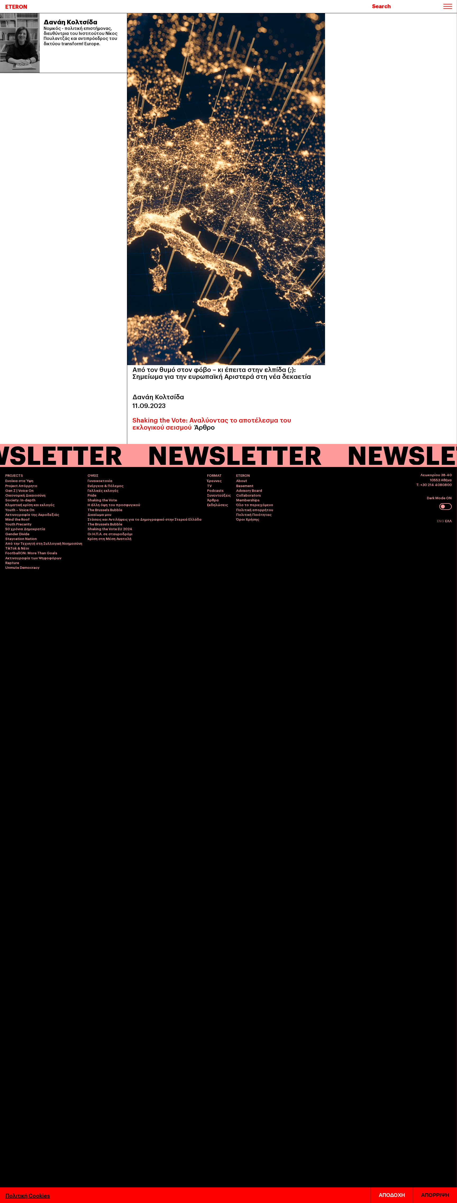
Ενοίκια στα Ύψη (19, 480)
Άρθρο (204, 427)
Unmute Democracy (22, 567)
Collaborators (248, 495)
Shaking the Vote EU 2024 (110, 528)
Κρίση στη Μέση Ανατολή (109, 538)
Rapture (12, 562)
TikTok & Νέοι (17, 548)
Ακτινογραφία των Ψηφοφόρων (33, 557)
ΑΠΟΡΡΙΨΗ (435, 1195)
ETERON (16, 6)
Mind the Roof (17, 519)
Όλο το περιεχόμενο (254, 504)
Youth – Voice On (19, 509)
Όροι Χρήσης (247, 519)
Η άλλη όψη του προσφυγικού (114, 504)
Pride (92, 495)
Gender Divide (17, 533)
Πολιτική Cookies (27, 1195)
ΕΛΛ (448, 520)
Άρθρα (213, 499)
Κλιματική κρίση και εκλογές (29, 504)
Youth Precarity (18, 523)
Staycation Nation (21, 538)
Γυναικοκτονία (100, 480)
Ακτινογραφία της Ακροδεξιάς (32, 514)
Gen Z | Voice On (19, 490)
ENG (441, 520)
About (241, 480)
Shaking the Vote (102, 499)
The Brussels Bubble (105, 509)
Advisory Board (249, 490)
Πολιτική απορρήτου (254, 509)
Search (381, 6)
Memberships (247, 499)
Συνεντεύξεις (219, 495)
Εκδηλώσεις (217, 504)
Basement (244, 485)
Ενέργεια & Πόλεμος (106, 485)
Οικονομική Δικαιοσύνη (25, 495)
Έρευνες (214, 480)
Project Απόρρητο (21, 485)
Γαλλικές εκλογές (103, 490)
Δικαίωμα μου (99, 514)
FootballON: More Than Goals (31, 552)
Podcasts (215, 490)
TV (209, 485)
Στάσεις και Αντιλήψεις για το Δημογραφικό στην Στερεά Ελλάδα (145, 519)
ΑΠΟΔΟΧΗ (392, 1195)
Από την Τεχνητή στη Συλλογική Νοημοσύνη (43, 543)
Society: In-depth (20, 499)
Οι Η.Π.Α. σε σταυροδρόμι (110, 533)
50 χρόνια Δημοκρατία (25, 528)
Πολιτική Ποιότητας (254, 514)
